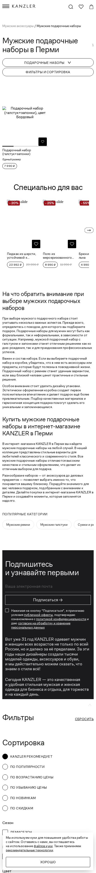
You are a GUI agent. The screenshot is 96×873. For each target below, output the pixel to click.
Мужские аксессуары (18, 26)
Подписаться (48, 600)
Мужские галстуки (54, 524)
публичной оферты (38, 615)
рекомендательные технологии (29, 850)
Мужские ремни (18, 524)
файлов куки (43, 846)
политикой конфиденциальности (61, 619)
